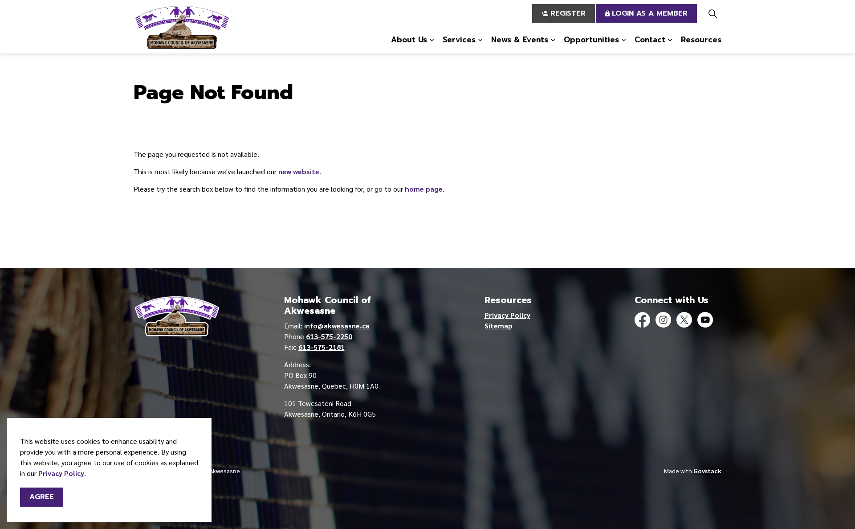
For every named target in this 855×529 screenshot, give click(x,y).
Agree (41, 497)
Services (459, 39)
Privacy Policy (61, 473)
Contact (650, 39)
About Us (409, 39)
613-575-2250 (329, 336)
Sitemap (498, 325)
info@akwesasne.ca (337, 325)
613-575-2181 (321, 347)
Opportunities (591, 39)
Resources (701, 39)
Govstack (707, 471)
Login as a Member (650, 13)
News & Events (519, 39)
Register (568, 13)
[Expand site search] (712, 13)
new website (298, 171)
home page (424, 188)
